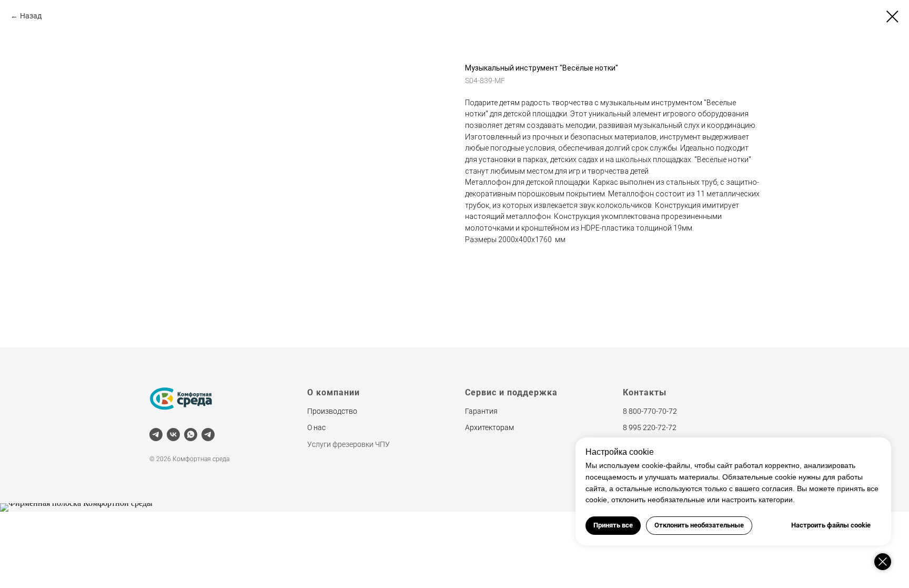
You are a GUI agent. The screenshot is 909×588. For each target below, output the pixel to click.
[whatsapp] (190, 434)
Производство (332, 411)
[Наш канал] (208, 434)
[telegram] (156, 434)
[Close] (882, 561)
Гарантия (481, 411)
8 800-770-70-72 (650, 411)
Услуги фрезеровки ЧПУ (348, 444)
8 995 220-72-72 (649, 427)
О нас (316, 427)
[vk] (173, 434)
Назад (31, 16)
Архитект (480, 427)
